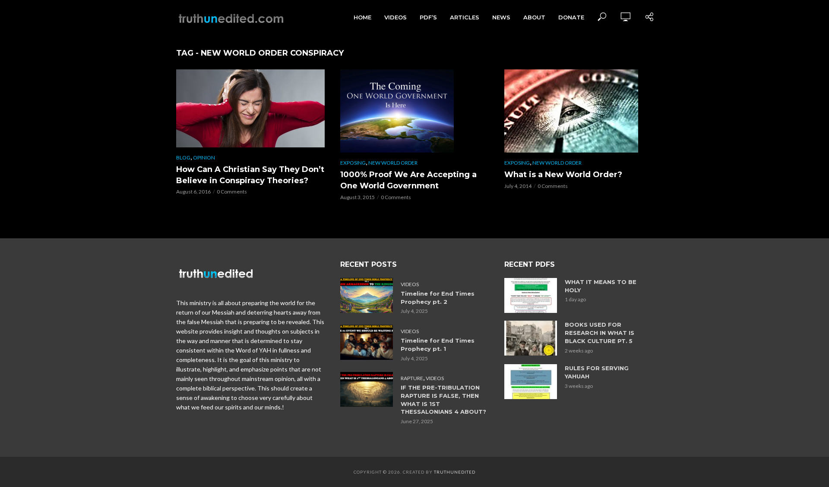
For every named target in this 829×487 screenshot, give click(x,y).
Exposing (353, 162)
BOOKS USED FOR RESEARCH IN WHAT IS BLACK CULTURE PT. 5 (599, 332)
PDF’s (428, 17)
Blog (183, 157)
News (501, 17)
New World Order (393, 162)
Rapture (412, 378)
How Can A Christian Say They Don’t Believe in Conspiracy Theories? (250, 175)
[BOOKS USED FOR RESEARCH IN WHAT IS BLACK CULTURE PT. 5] (530, 338)
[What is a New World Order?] (578, 111)
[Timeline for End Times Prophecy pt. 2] (366, 295)
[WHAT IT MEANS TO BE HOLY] (530, 295)
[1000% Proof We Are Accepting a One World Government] (414, 111)
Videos (395, 17)
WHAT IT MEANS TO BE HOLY (600, 285)
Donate (571, 17)
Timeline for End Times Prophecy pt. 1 (438, 344)
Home (362, 17)
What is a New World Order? (563, 174)
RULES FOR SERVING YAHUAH (597, 372)
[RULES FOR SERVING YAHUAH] (530, 381)
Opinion (204, 157)
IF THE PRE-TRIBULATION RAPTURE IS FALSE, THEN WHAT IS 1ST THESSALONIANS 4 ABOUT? (443, 399)
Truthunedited (454, 472)
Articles (464, 17)
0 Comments (232, 191)
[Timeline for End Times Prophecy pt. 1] (366, 342)
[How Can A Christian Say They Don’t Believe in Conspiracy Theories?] (250, 108)
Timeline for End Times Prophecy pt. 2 (438, 297)
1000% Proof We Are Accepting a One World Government (408, 180)
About (534, 17)
